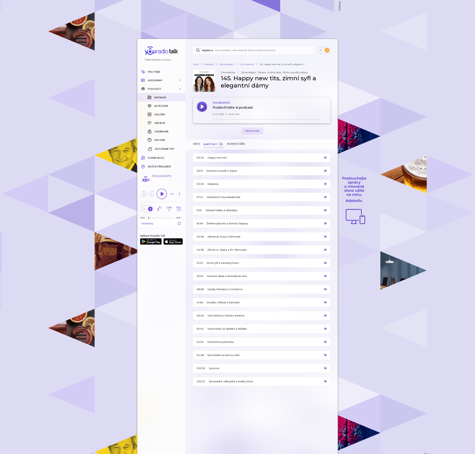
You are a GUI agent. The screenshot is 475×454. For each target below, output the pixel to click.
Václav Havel (252, 131)
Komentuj (147, 223)
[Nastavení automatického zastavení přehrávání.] (159, 209)
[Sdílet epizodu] (326, 109)
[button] (161, 80)
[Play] (161, 194)
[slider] (148, 218)
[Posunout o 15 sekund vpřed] (151, 194)
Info (196, 144)
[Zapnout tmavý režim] (324, 50)
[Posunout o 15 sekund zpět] (144, 194)
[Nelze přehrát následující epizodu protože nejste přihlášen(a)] (172, 194)
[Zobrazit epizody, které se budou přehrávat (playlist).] (178, 208)
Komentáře (236, 144)
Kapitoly (212, 144)
